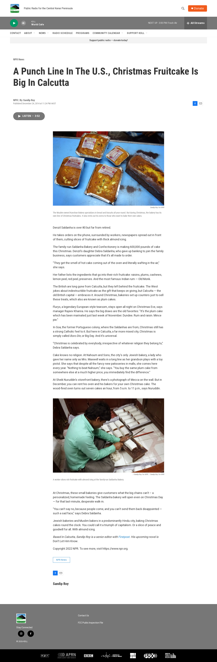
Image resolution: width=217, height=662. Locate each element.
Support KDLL (135, 33)
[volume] (23, 23)
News (42, 33)
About (28, 33)
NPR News (18, 59)
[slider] (28, 23)
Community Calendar (106, 33)
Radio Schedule (63, 33)
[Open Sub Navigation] (34, 33)
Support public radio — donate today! (108, 40)
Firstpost (123, 536)
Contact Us (83, 615)
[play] (14, 23)
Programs (82, 33)
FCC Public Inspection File (90, 623)
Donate (199, 8)
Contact (15, 33)
